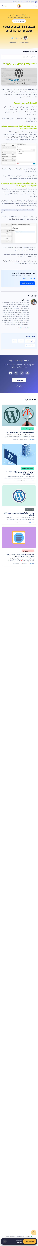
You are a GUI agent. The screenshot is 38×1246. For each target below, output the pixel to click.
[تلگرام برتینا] (27, 373)
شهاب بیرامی (25, 300)
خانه (28, 15)
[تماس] (5, 6)
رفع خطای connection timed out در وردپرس (20, 432)
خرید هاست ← (31, 278)
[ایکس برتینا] (16, 373)
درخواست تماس (29, 1241)
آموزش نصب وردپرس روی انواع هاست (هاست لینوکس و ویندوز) (20, 472)
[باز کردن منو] (35, 5)
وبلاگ (23, 15)
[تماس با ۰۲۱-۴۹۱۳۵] (5, 1241)
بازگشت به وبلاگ (28, 51)
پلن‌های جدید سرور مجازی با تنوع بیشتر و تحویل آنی (21, 1)
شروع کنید (20, 380)
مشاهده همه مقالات (24, 328)
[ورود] (2, 6)
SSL (14, 341)
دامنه (21, 341)
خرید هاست (29, 341)
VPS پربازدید (29, 345)
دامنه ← (24, 278)
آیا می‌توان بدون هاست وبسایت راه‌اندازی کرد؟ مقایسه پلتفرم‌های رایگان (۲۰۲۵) (20, 555)
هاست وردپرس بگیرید (27, 283)
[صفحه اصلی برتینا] (19, 6)
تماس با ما (19, 386)
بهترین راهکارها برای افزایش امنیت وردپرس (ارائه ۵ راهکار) (19, 514)
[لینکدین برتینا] (10, 373)
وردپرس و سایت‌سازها (14, 15)
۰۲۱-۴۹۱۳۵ (19, 1242)
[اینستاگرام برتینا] (22, 373)
